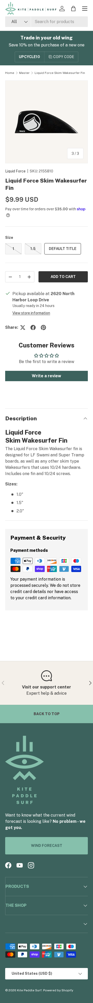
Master (24, 73)
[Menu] (84, 8)
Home (9, 73)
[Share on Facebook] (33, 327)
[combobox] (46, 21)
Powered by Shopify (58, 990)
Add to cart (63, 277)
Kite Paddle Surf (29, 990)
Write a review (46, 375)
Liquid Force (15, 171)
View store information (31, 313)
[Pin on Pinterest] (43, 327)
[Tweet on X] (23, 327)
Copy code (63, 57)
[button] (73, 8)
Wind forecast (46, 846)
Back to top (47, 714)
